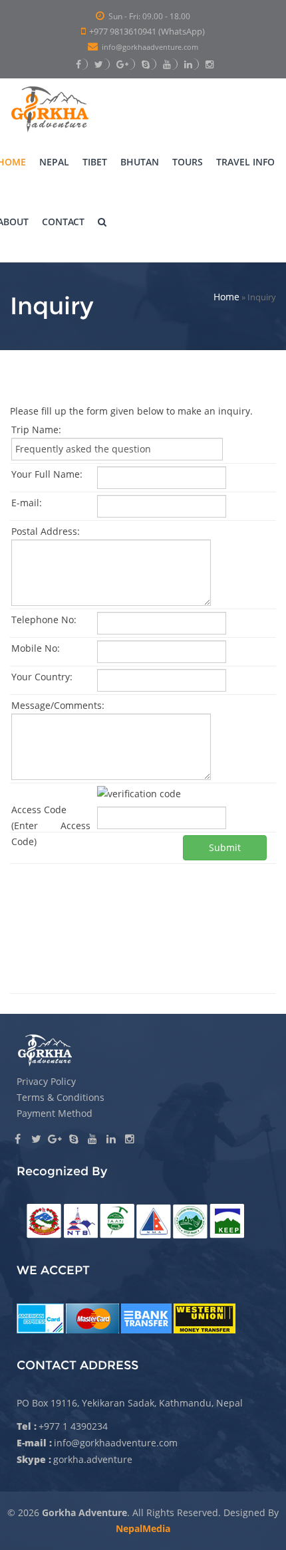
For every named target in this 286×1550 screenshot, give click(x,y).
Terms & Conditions (60, 1097)
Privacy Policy (46, 1081)
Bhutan (139, 161)
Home (226, 296)
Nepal (54, 161)
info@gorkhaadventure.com (150, 47)
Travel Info (245, 161)
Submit (225, 847)
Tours (187, 161)
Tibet (94, 161)
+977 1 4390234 (73, 1426)
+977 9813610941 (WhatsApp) (147, 31)
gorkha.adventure (92, 1459)
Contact (63, 221)
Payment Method (54, 1113)
